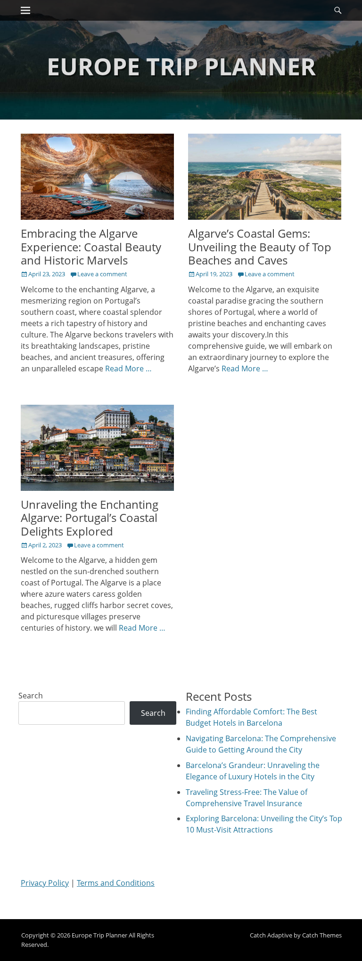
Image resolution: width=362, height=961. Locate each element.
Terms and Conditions (116, 883)
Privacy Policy (45, 883)
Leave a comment (102, 274)
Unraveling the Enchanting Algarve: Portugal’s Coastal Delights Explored (89, 518)
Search (30, 695)
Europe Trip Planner (181, 66)
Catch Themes (322, 935)
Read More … (128, 368)
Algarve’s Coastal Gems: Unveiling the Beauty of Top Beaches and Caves (259, 246)
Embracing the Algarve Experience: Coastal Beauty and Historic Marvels (91, 246)
